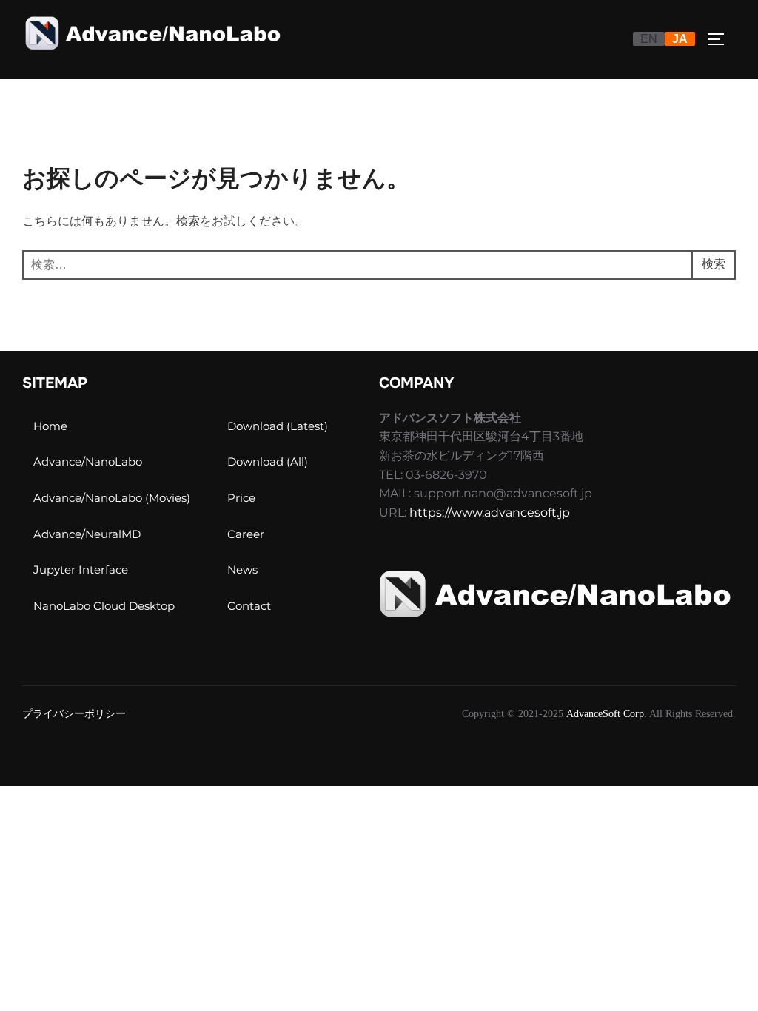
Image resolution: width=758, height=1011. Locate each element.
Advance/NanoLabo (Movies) (111, 498)
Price (241, 498)
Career (245, 534)
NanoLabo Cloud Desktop (104, 606)
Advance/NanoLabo (87, 461)
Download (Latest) (277, 426)
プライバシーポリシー (74, 713)
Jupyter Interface (80, 569)
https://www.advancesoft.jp (489, 513)
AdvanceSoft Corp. (606, 713)
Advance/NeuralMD (87, 534)
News (242, 569)
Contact (249, 606)
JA (680, 39)
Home (50, 426)
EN (648, 39)
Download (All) (267, 461)
